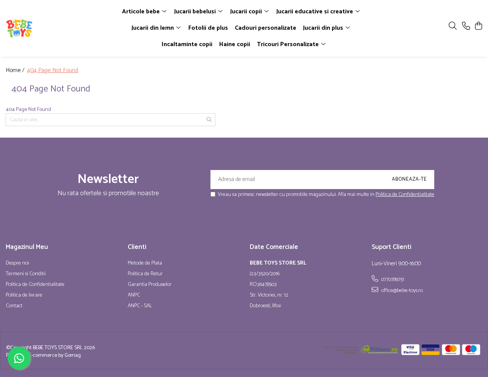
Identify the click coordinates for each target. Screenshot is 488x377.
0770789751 (392, 279)
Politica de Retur (145, 274)
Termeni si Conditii (26, 274)
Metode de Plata (145, 263)
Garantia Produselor (150, 285)
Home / (16, 70)
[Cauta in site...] (453, 26)
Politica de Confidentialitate (405, 194)
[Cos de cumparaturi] (478, 26)
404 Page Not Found (52, 70)
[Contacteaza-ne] (466, 26)
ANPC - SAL (140, 306)
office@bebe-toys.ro (401, 290)
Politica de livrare (24, 295)
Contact (14, 306)
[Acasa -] (49, 28)
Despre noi (17, 263)
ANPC (134, 295)
